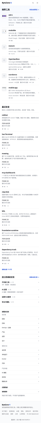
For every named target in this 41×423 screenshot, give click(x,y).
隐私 (22, 411)
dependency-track (9, 249)
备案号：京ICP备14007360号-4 (20, 420)
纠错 (17, 411)
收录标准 (11, 411)
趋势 (11, 414)
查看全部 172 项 (7, 269)
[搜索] (33, 3)
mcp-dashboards (8, 173)
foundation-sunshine (10, 230)
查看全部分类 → (34, 277)
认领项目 (22, 414)
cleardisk (5, 192)
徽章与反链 (5, 414)
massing (5, 153)
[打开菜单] (37, 3)
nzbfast (5, 115)
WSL (3, 211)
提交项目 (35, 411)
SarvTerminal (7, 134)
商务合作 (28, 411)
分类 (16, 414)
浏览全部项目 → (34, 9)
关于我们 (4, 411)
